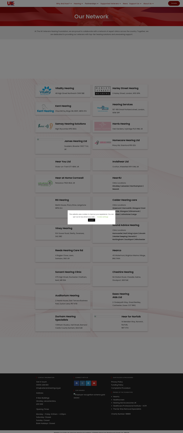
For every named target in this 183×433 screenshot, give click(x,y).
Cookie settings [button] (102, 217)
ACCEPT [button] (91, 220)
